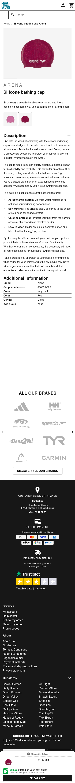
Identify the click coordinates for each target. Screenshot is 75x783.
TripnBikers (46, 722)
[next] (72, 432)
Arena (13, 85)
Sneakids (45, 705)
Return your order (37, 566)
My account (10, 612)
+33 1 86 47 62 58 (37, 512)
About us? (9, 641)
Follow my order (13, 620)
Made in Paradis (13, 726)
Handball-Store (12, 713)
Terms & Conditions (15, 649)
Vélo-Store (45, 726)
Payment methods (14, 662)
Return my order (13, 624)
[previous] (2, 432)
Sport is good (47, 709)
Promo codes (11, 628)
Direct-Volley (10, 696)
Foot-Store (9, 705)
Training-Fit (46, 713)
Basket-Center (12, 684)
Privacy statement (14, 670)
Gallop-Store (10, 709)
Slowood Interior (49, 692)
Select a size (37, 778)
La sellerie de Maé (14, 722)
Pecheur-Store (48, 688)
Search (20, 15)
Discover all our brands (37, 471)
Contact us (37, 500)
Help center (10, 616)
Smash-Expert (48, 696)
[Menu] (4, 15)
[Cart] (71, 5)
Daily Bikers (10, 688)
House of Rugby (13, 717)
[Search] (13, 15)
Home (6, 23)
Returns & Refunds (14, 654)
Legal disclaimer (13, 658)
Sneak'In (44, 701)
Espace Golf (10, 701)
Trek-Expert (46, 717)
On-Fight (44, 684)
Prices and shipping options (20, 666)
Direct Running (12, 692)
